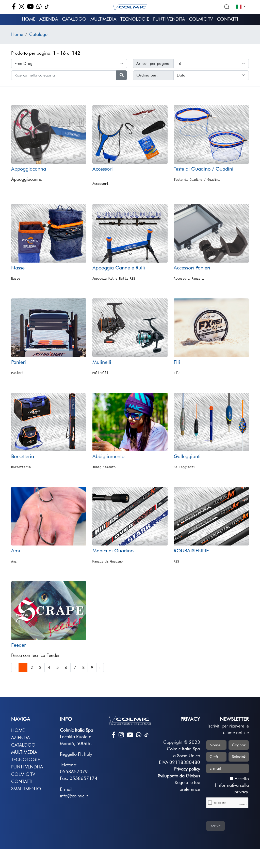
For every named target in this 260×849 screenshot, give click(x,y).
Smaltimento (26, 788)
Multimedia (103, 19)
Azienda (48, 19)
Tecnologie (134, 19)
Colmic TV (201, 19)
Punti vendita (169, 19)
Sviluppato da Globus (179, 775)
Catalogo (74, 19)
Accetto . (232, 785)
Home (28, 19)
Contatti (227, 19)
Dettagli (49, 153)
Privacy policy (187, 768)
